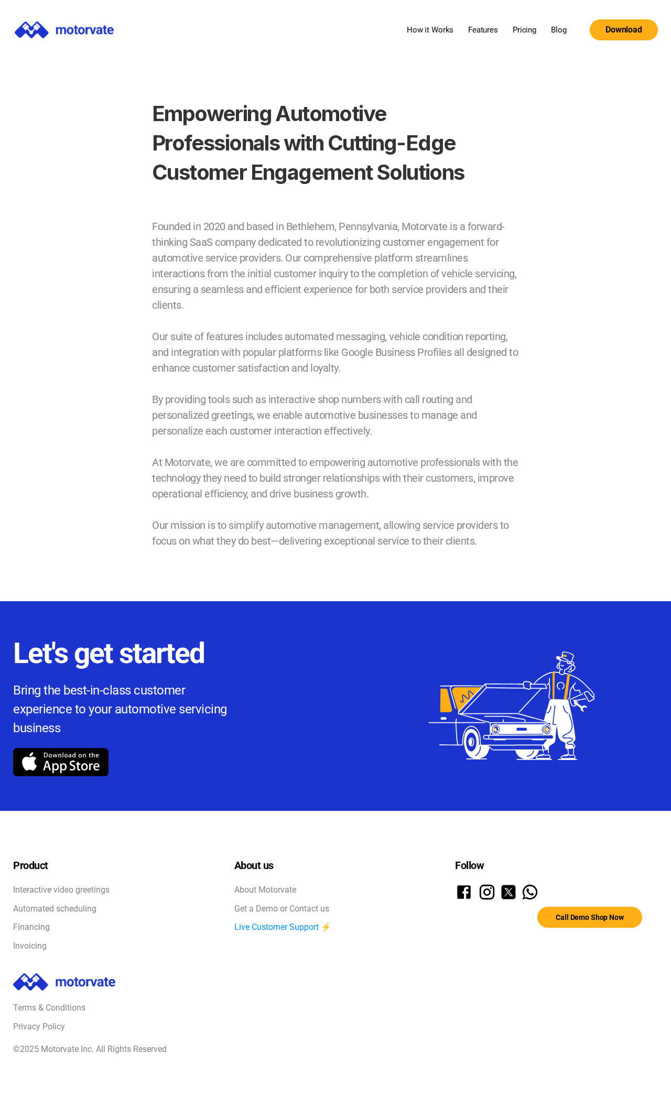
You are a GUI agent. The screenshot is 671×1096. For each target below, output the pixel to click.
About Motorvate (265, 890)
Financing (31, 927)
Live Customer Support (276, 927)
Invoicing (30, 946)
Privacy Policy (39, 1027)
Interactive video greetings (61, 890)
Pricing (524, 30)
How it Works (430, 30)
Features (483, 30)
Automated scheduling (54, 909)
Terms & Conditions (49, 1008)
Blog (558, 30)
